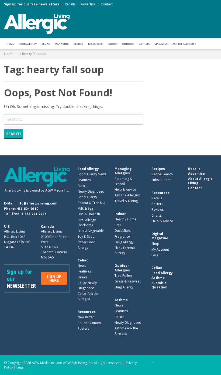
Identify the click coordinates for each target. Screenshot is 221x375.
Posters (83, 328)
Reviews (157, 209)
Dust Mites (122, 230)
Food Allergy (28, 44)
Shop (155, 243)
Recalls (70, 4)
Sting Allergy (124, 287)
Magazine (161, 44)
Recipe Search (162, 174)
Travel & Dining (126, 201)
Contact (107, 4)
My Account (160, 249)
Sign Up (53, 278)
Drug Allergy (124, 242)
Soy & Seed (86, 236)
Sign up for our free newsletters (32, 4)
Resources (95, 44)
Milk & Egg (85, 208)
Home (10, 44)
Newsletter (86, 317)
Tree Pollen (123, 275)
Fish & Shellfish (89, 214)
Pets (118, 225)
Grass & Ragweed (128, 281)
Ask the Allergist (184, 44)
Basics (82, 185)
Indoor (112, 44)
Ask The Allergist (127, 195)
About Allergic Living (200, 180)
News (82, 265)
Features (84, 180)
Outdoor (128, 44)
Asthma (144, 44)
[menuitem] (10, 43)
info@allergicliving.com (36, 203)
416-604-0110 (27, 208)
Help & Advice (125, 189)
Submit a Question (159, 285)
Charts (156, 215)
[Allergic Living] (37, 23)
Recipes (78, 44)
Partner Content (90, 323)
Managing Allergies (123, 170)
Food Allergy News (92, 174)
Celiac (46, 44)
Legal (20, 367)
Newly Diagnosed (91, 191)
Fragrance (122, 236)
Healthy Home (125, 219)
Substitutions (161, 180)
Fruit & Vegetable (91, 231)
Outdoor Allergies (122, 267)
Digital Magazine (159, 235)
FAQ (154, 255)
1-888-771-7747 (33, 214)
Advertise (88, 4)
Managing (62, 44)
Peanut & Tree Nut (91, 202)
